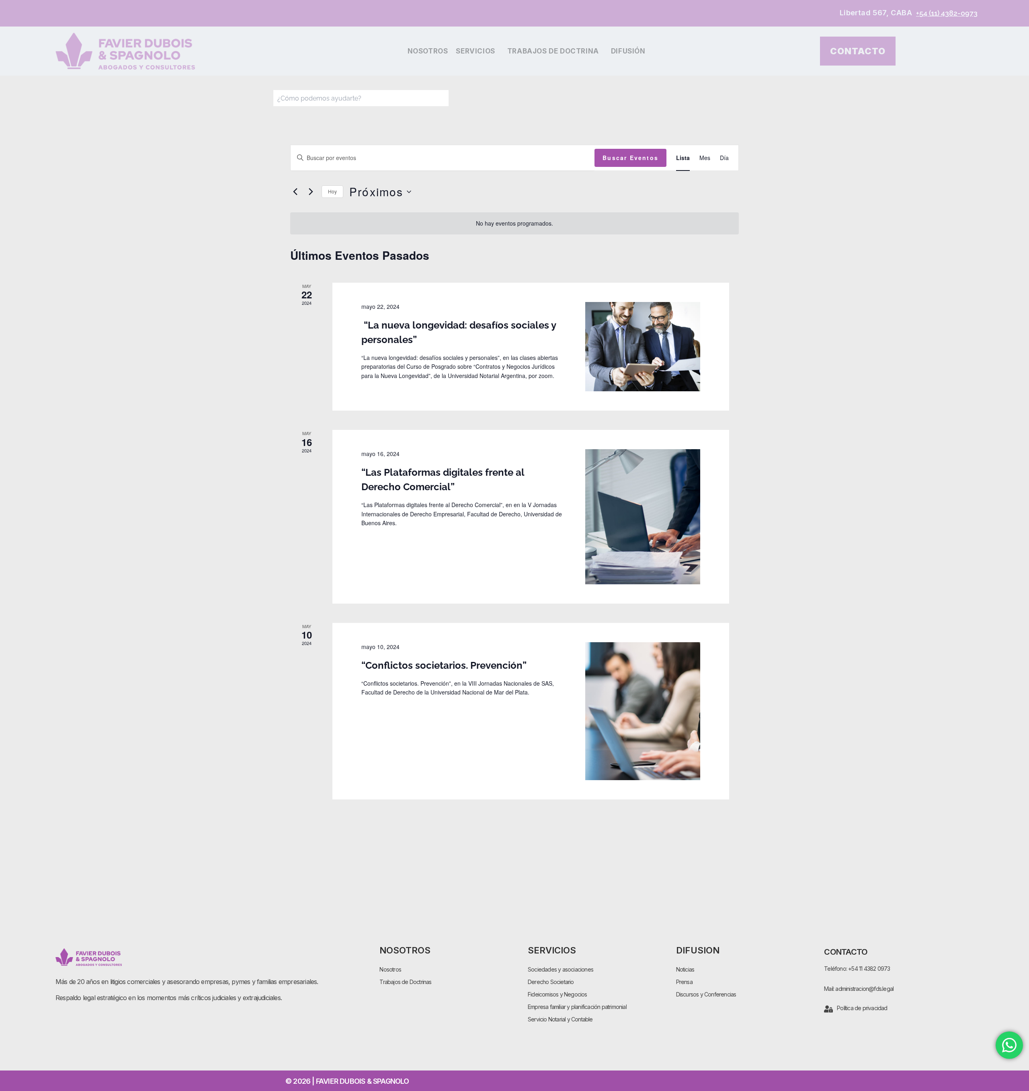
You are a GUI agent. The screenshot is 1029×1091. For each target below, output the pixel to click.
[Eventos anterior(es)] (295, 192)
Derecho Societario (551, 981)
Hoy (332, 191)
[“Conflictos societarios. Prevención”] (642, 711)
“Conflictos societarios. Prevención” (444, 665)
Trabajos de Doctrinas (405, 981)
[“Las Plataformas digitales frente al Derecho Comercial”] (642, 516)
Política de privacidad (862, 1008)
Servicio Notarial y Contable (560, 1019)
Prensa (684, 981)
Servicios (475, 51)
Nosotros (428, 51)
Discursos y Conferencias (706, 994)
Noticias (685, 969)
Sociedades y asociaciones (560, 969)
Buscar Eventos (630, 158)
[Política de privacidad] (828, 1009)
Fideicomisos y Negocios (557, 994)
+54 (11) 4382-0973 (947, 13)
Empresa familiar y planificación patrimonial (577, 1006)
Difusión (628, 51)
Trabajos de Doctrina (553, 51)
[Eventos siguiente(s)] (311, 192)
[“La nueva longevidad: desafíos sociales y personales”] (642, 346)
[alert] (514, 223)
